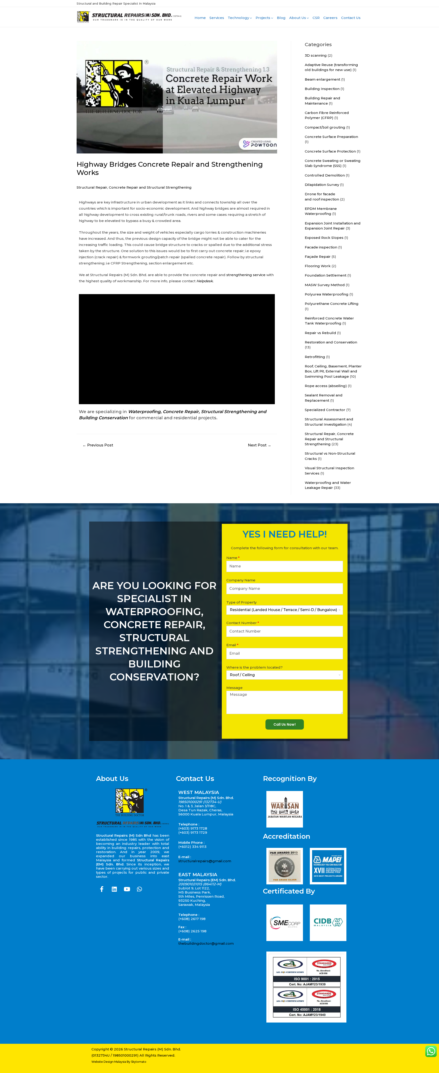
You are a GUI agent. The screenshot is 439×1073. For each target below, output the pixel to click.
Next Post (259, 445)
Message (234, 687)
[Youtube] (127, 889)
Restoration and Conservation (331, 342)
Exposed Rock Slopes (324, 237)
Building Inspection (322, 89)
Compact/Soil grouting (325, 127)
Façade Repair (318, 256)
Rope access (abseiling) (326, 386)
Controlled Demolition (325, 175)
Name (231, 558)
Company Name (240, 580)
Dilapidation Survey (322, 184)
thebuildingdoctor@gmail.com (206, 943)
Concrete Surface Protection (330, 151)
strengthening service (245, 275)
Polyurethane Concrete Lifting (332, 303)
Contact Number (241, 623)
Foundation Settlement (325, 275)
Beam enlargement (322, 79)
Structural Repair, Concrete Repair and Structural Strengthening (134, 187)
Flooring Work (318, 266)
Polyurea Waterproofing (326, 294)
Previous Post (98, 445)
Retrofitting (315, 357)
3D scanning (316, 55)
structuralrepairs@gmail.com (204, 861)
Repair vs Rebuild (320, 333)
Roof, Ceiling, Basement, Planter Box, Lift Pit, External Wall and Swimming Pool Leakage (333, 371)
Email (231, 645)
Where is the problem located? (254, 667)
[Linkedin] (114, 889)
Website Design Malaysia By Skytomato (118, 1061)
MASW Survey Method (325, 285)
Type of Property (241, 602)
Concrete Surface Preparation (331, 136)
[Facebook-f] (101, 889)
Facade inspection (321, 247)
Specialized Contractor (325, 410)
